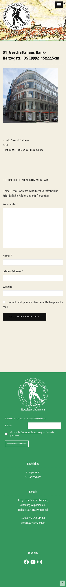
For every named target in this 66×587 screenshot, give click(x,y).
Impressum (34, 472)
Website (7, 287)
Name (7, 256)
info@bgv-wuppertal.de (33, 523)
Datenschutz (34, 477)
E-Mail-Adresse (13, 271)
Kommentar (11, 204)
